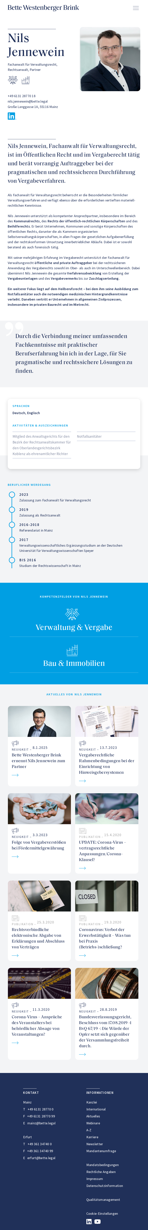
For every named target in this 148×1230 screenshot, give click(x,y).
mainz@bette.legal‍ (41, 1123)
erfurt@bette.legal (41, 1158)
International (96, 1109)
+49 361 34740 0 (40, 1144)
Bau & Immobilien (74, 664)
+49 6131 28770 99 (41, 1116)
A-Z (89, 1130)
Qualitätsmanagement (103, 1199)
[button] (136, 8)
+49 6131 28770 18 (21, 96)
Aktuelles (93, 1116)
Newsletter (94, 1144)
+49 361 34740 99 (40, 1151)
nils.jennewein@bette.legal (28, 101)
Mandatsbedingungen (102, 1165)
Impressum (94, 1178)
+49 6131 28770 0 (41, 1109)
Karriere (92, 1137)
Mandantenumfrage (101, 1151)
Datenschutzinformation (104, 1185)
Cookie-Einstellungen (102, 1213)
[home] (43, 8)
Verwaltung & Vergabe (74, 628)
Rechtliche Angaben (101, 1172)
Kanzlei (91, 1102)
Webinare (93, 1123)
